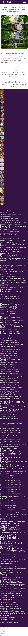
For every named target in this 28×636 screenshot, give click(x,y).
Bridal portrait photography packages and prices (13, 486)
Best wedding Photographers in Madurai (12, 465)
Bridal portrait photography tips (9, 495)
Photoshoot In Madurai (10, 322)
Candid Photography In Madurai (12, 278)
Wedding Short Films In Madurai (7, 412)
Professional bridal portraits (8, 579)
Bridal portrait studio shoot (7, 512)
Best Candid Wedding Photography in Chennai (13, 444)
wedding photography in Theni (8, 394)
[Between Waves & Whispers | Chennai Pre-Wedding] (2, 165)
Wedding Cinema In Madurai (6, 347)
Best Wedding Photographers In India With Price (12, 254)
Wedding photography (6, 610)
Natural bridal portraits (20, 568)
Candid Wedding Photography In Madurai (11, 290)
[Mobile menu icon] (24, 2)
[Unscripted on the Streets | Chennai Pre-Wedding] (2, 188)
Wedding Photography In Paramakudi (10, 382)
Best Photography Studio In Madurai (12, 245)
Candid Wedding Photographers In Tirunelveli (9, 285)
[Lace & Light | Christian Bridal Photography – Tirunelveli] (2, 118)
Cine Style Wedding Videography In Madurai (10, 298)
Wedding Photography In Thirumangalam (10, 396)
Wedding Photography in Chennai (8, 366)
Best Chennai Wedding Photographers (10, 449)
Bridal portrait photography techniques (11, 493)
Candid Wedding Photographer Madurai (8, 534)
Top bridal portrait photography (8, 598)
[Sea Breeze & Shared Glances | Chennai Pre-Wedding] (2, 161)
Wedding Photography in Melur (8, 378)
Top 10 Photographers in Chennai (13, 592)
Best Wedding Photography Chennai (9, 470)
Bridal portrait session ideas (8, 505)
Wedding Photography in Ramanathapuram (11, 387)
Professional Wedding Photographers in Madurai (13, 585)
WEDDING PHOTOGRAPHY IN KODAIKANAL (12, 375)
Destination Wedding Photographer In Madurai (10, 300)
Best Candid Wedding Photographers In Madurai (11, 442)
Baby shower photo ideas (6, 216)
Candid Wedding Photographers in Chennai (9, 537)
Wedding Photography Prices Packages (12, 409)
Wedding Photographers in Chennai (9, 357)
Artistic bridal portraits (6, 425)
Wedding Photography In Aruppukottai (11, 362)
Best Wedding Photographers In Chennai (10, 251)
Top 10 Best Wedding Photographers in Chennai (12, 590)
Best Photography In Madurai (12, 240)
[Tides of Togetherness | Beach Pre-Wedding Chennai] (2, 169)
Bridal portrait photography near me (10, 482)
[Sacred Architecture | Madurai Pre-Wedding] (2, 126)
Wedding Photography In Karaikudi (9, 373)
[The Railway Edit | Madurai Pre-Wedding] (2, 145)
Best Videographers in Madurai (9, 249)
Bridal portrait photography (8, 479)
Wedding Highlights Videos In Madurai (8, 355)
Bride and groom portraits (7, 514)
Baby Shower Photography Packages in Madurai (10, 214)
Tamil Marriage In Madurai (7, 338)
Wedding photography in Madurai (13, 617)
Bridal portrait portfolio (6, 504)
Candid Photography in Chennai (10, 529)
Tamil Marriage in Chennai (5, 588)
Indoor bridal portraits (6, 563)
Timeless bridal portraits (19, 588)
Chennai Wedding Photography (7, 556)
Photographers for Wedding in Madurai (11, 575)
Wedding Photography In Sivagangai (9, 391)
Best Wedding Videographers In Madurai (12, 271)
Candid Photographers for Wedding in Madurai (10, 526)
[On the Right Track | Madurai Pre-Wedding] (2, 149)
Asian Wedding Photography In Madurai (13, 211)
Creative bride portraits (6, 559)
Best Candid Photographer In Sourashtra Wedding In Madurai (13, 222)
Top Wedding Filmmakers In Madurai (8, 340)
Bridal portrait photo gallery (8, 477)
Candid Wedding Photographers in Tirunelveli (10, 545)
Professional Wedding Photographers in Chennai (11, 582)
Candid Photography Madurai (13, 280)
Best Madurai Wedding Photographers (12, 235)
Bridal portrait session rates (8, 507)
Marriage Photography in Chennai (7, 315)
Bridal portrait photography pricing (10, 487)
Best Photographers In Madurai (9, 238)
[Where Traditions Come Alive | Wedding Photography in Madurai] (2, 192)
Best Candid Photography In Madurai (9, 231)
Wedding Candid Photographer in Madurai (9, 606)
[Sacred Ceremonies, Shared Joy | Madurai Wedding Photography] (2, 91)
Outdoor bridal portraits (6, 570)
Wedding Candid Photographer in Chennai (9, 604)
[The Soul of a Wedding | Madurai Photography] (2, 203)
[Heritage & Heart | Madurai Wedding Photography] (2, 200)
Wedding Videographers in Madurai (9, 418)
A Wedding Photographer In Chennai (8, 426)
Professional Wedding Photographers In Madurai (11, 332)
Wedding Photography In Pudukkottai (10, 385)
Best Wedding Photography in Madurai (12, 266)
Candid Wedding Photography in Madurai (13, 551)
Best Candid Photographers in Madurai (13, 226)
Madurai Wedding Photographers (8, 309)
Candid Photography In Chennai (8, 276)
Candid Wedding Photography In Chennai (11, 287)
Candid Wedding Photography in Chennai (11, 547)
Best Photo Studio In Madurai (13, 247)
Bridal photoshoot (5, 473)
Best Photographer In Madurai (7, 236)
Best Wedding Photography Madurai (7, 269)
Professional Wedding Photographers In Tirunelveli (11, 335)
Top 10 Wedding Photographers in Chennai (11, 595)
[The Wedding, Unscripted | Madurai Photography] (2, 95)
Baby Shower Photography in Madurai (8, 212)
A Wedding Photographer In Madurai (10, 428)
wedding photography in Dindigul (9, 371)
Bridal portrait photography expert (10, 480)
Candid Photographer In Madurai (8, 273)
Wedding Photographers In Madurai (12, 359)
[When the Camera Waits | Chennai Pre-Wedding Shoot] (2, 176)
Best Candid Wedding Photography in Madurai (10, 446)
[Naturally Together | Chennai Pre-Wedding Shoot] (2, 172)
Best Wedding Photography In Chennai (8, 263)
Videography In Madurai (7, 346)
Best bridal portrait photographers (10, 430)
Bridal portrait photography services (10, 491)
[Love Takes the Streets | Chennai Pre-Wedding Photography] (2, 184)
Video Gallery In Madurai (5, 344)
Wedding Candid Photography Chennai (10, 608)
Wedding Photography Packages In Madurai (13, 406)
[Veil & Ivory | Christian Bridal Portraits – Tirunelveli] (2, 122)
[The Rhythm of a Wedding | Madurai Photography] (2, 107)
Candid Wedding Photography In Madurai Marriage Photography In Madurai (13, 293)
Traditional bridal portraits (7, 601)
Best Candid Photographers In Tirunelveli (8, 229)
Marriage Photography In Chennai (10, 567)
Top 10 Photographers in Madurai (10, 593)
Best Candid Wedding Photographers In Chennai (10, 439)
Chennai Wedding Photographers (8, 554)
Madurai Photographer (9, 306)
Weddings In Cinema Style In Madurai (8, 414)
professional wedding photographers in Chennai (10, 329)
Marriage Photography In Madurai (11, 317)
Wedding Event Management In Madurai (8, 353)
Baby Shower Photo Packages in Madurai (9, 218)
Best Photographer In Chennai (10, 454)
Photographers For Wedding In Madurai (12, 320)
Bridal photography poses (19, 471)
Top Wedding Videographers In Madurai (10, 342)
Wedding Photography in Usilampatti (9, 398)
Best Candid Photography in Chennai (10, 436)
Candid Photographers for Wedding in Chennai (12, 522)
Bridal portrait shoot (19, 509)
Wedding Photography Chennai (13, 611)
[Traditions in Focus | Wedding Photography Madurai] (2, 196)
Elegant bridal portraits (20, 559)
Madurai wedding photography (8, 311)
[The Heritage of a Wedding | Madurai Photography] (2, 103)
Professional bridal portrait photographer (11, 577)
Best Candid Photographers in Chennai (10, 224)
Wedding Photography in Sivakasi (8, 393)
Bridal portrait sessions (6, 509)
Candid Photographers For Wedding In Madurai (10, 274)
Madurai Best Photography (12, 304)
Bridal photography (5, 471)
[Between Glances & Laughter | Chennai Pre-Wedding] (2, 180)
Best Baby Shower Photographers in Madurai (10, 220)
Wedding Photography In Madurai (13, 377)
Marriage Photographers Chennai (7, 565)
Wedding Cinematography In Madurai (9, 351)
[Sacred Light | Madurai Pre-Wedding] (2, 134)
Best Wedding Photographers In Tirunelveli (11, 262)
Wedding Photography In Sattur (8, 389)
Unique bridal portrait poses (8, 602)
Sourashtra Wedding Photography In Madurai (9, 336)
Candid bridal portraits (6, 518)
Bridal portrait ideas (17, 473)
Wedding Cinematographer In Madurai (11, 349)
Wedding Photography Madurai (9, 400)
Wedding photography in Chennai (13, 614)
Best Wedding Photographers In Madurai (12, 259)
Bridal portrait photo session (8, 500)
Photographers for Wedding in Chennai (13, 573)
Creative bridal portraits (6, 558)
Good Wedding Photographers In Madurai (9, 561)
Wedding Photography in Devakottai (9, 369)
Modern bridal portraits (6, 568)
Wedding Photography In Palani (8, 380)
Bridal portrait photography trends (13, 497)
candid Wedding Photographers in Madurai (13, 283)
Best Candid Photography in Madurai (8, 437)
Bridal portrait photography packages (11, 484)
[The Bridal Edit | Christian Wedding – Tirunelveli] (2, 110)
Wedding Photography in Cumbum (8, 367)
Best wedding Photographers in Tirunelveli (11, 468)
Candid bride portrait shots (7, 520)
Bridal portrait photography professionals (11, 489)
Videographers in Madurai (18, 344)
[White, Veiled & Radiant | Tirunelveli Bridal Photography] (2, 114)
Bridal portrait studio (6, 511)
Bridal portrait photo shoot (7, 502)
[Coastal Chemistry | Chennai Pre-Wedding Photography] (2, 157)
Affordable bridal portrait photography (11, 423)
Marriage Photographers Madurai (8, 313)
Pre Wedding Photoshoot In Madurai (11, 327)
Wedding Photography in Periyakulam (9, 384)
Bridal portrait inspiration (7, 475)
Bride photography (21, 514)
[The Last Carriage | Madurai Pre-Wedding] (2, 141)
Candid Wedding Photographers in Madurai (12, 542)
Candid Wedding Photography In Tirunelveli (9, 296)
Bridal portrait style (21, 512)
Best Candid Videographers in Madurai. (8, 233)
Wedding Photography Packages (12, 402)
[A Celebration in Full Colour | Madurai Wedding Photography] (2, 99)
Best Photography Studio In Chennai (9, 242)
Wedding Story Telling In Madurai (7, 416)
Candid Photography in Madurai (12, 532)
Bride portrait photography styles (9, 516)
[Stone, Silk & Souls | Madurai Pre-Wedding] (2, 138)
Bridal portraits (18, 504)
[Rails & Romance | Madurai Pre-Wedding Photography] (2, 153)
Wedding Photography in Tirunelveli (10, 620)
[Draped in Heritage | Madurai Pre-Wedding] (2, 130)
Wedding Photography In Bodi (8, 364)
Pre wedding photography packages (8, 324)
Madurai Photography (9, 308)
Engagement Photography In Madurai (8, 302)
